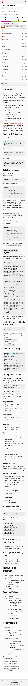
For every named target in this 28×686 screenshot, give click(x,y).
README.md (6, 69)
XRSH (15, 97)
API (19, 684)
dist (4, 43)
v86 (20, 100)
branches (21, 17)
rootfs (4, 72)
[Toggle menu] (26, 2)
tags (8, 20)
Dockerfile (5, 59)
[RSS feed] (2, 8)
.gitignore (5, 53)
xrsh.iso (5, 79)
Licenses (15, 684)
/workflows (7, 33)
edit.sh (5, 62)
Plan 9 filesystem (10, 111)
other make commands (9, 247)
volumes (17, 200)
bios (4, 36)
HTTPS (3, 26)
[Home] (3, 2)
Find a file (14, 23)
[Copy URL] (21, 26)
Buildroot (11, 94)
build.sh (5, 56)
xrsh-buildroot (10, 5)
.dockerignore (6, 49)
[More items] (26, 11)
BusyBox (16, 114)
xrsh (4, 5)
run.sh (4, 76)
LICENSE (5, 66)
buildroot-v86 (6, 39)
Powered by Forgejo (7, 680)
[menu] (24, 26)
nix (4, 46)
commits (8, 17)
